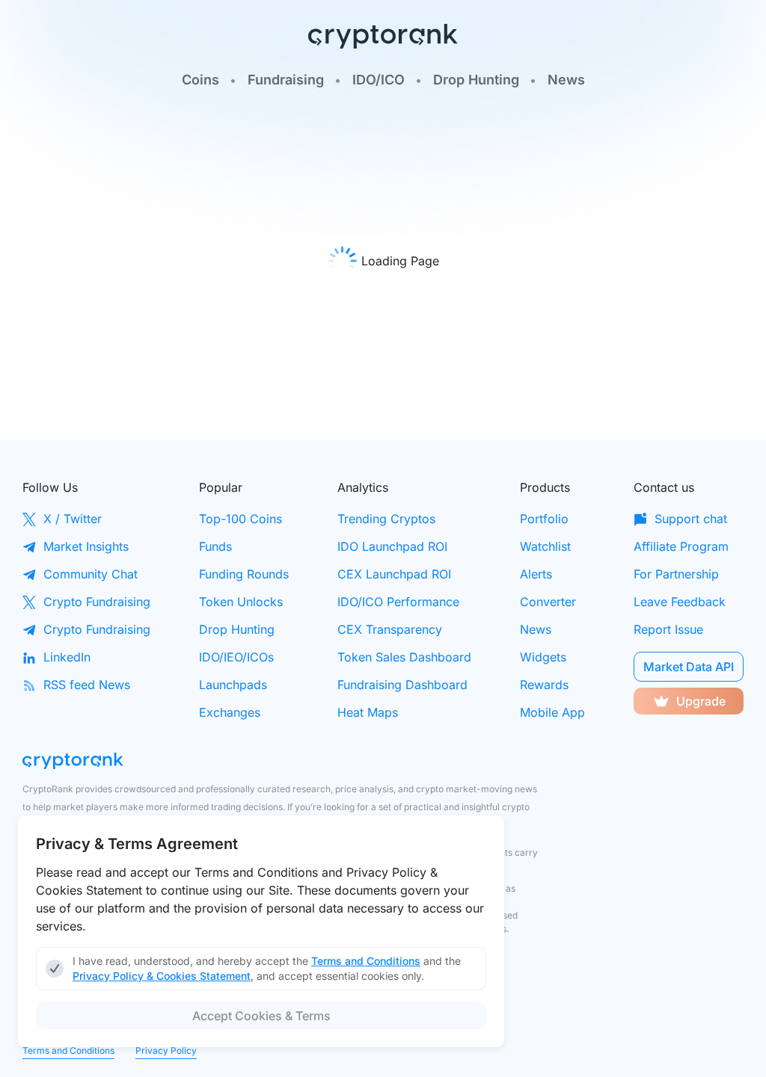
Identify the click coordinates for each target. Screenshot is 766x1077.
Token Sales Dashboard (404, 656)
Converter (548, 601)
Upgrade (701, 701)
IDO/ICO (378, 79)
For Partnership (676, 574)
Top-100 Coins (240, 518)
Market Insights (86, 546)
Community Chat (90, 574)
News (566, 79)
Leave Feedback (680, 601)
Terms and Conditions (68, 1050)
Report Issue (668, 629)
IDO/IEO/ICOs (236, 656)
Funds (215, 546)
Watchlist (545, 546)
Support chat (691, 518)
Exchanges (229, 712)
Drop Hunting (476, 79)
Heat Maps (367, 712)
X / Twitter (72, 518)
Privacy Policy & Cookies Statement (162, 975)
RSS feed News (86, 684)
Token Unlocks (241, 601)
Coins (200, 79)
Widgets (543, 656)
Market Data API (688, 666)
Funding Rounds (244, 574)
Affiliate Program (681, 546)
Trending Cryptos (386, 518)
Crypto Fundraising (96, 601)
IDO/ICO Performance (398, 601)
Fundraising (286, 79)
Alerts (536, 574)
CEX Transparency (389, 629)
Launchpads (233, 684)
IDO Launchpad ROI (392, 546)
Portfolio (544, 518)
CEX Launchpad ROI (394, 574)
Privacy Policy (166, 1050)
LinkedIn (67, 656)
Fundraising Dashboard (402, 684)
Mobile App (552, 712)
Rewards (544, 684)
